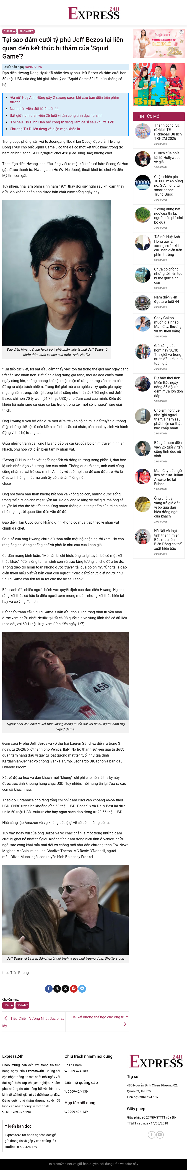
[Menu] (2, 12)
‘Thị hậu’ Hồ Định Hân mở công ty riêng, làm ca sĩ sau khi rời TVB (62, 122)
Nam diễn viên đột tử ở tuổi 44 (34, 109)
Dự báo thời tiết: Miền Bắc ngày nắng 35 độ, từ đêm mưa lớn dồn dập (168, 387)
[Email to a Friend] (65, 989)
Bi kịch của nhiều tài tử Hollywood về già (168, 157)
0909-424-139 (148, 1097)
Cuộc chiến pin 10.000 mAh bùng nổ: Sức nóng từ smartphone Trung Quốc (168, 186)
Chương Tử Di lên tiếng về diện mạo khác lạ (45, 129)
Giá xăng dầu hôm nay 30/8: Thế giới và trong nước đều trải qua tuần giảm (168, 355)
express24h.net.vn (62, 1164)
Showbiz (26, 31)
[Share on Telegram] (82, 989)
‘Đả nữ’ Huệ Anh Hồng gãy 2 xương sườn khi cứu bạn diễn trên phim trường (168, 246)
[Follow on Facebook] (151, 1135)
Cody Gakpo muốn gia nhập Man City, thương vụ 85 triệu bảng (168, 324)
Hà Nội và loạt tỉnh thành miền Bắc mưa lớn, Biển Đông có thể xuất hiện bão (168, 540)
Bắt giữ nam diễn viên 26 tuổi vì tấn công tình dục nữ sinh (56, 115)
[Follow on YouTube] (160, 1135)
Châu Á (9, 31)
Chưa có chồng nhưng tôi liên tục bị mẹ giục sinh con (168, 276)
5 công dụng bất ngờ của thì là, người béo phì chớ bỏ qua (168, 215)
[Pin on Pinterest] (74, 989)
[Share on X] (57, 989)
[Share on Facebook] (48, 989)
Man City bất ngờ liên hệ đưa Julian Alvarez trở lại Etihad (168, 477)
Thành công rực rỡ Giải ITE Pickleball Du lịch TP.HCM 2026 (168, 132)
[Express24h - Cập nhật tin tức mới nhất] (94, 13)
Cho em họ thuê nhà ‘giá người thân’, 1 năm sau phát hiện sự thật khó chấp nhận (168, 419)
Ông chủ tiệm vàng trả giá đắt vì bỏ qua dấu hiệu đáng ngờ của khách (167, 507)
